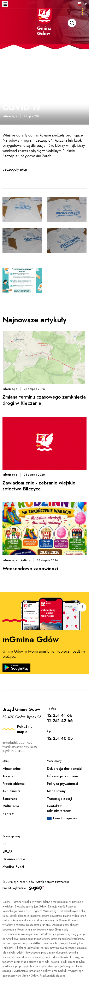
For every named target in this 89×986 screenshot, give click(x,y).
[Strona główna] (44, 27)
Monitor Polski (13, 866)
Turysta (7, 776)
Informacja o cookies (62, 776)
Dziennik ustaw (13, 859)
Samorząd (9, 798)
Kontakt (8, 813)
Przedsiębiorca (13, 783)
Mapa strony (56, 791)
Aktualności (11, 791)
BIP (85, 4)
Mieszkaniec (11, 768)
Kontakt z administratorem (59, 808)
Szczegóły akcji (14, 169)
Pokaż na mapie (24, 729)
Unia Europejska (65, 818)
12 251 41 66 (59, 715)
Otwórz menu (5, 4)
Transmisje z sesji (59, 798)
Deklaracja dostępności (64, 768)
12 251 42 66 (60, 721)
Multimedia (10, 806)
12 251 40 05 (60, 738)
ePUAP (7, 851)
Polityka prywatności (62, 783)
